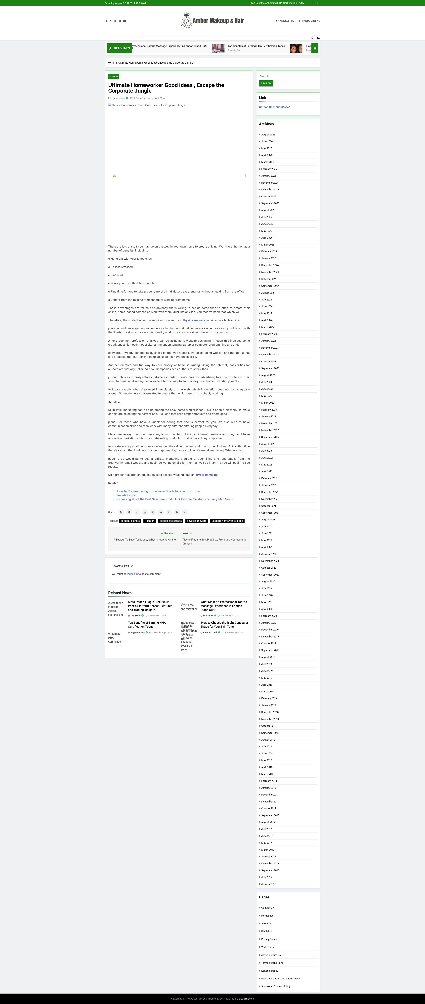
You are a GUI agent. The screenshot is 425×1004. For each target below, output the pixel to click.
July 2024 (266, 299)
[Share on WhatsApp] (145, 512)
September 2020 (270, 574)
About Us (266, 923)
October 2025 (268, 196)
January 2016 (268, 884)
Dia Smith (136, 615)
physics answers (196, 520)
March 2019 (267, 691)
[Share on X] (129, 512)
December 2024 (270, 265)
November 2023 (270, 354)
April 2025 (266, 237)
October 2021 (268, 505)
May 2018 (266, 760)
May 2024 (266, 313)
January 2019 (268, 705)
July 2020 (266, 588)
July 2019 (266, 664)
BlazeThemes (246, 998)
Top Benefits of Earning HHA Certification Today (209, 46)
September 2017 (270, 815)
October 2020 (268, 567)
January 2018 (268, 787)
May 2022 (266, 464)
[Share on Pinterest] (153, 512)
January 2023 (268, 416)
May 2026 (266, 148)
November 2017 (270, 801)
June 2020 (267, 595)
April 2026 (266, 155)
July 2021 (266, 526)
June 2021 (267, 533)
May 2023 (266, 395)
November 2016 (270, 863)
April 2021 (266, 547)
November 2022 (270, 430)
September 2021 (270, 512)
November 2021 (270, 499)
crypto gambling (206, 474)
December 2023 (270, 347)
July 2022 (266, 450)
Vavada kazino (126, 495)
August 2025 (268, 210)
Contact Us (267, 907)
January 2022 (268, 485)
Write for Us (268, 947)
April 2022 (266, 471)
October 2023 (268, 361)
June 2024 (267, 306)
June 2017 (267, 836)
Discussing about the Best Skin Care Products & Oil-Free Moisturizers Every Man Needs (175, 499)
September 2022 (270, 437)
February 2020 (269, 615)
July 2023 (266, 382)
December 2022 (270, 423)
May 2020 (266, 602)
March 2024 (267, 327)
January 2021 (268, 554)
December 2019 (270, 629)
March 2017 (267, 849)
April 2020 (266, 609)
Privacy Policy (269, 939)
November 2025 (270, 189)
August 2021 (268, 519)
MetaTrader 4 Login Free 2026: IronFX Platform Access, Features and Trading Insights (150, 606)
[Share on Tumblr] (169, 512)
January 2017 (268, 856)
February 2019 (269, 698)
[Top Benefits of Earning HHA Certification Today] (172, 50)
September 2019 (270, 650)
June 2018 (267, 753)
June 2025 (267, 223)
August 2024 (268, 292)
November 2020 (270, 560)
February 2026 (269, 168)
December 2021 (270, 492)
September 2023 (270, 368)
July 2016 (266, 877)
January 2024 (268, 340)
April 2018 (266, 767)
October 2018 (268, 725)
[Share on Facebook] (121, 512)
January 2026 (268, 175)
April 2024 (266, 320)
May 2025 (266, 230)
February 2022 (269, 478)
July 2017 (266, 829)
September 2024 (270, 285)
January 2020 (268, 622)
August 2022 (268, 444)
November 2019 (270, 636)
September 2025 (270, 203)
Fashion (113, 76)
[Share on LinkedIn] (137, 512)
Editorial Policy (269, 970)
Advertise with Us (271, 955)
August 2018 (268, 739)
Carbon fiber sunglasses (274, 107)
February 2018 (269, 780)
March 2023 (267, 402)
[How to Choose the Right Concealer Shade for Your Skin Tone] (249, 50)
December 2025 (270, 182)
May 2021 (266, 540)
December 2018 (270, 712)
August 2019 (268, 657)
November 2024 (270, 272)
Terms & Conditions (272, 962)
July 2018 (266, 746)
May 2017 (266, 842)
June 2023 (267, 388)
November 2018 (270, 719)
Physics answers (193, 320)
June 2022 (267, 457)
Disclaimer (267, 931)
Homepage (267, 915)
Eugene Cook (118, 98)
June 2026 (267, 141)
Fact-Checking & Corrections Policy (280, 978)
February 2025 (269, 251)
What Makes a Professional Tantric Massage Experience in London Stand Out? (224, 606)
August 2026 (268, 134)
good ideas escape (171, 520)
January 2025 (268, 258)
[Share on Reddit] (161, 512)
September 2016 (270, 870)
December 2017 (270, 794)
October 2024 (268, 279)
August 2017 (268, 822)
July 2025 (266, 217)
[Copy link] (185, 512)
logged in (132, 574)
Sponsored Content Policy (275, 986)
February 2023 (269, 409)
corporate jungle (130, 520)
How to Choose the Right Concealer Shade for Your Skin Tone (269, 3)
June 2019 (267, 670)
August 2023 (268, 375)
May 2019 (266, 677)
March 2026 (267, 162)
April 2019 (266, 684)
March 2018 (267, 774)
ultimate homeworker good (227, 520)
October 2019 (268, 643)
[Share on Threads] (177, 512)
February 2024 (269, 334)
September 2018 (270, 732)
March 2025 (267, 244)
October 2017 (268, 808)
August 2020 (268, 581)
